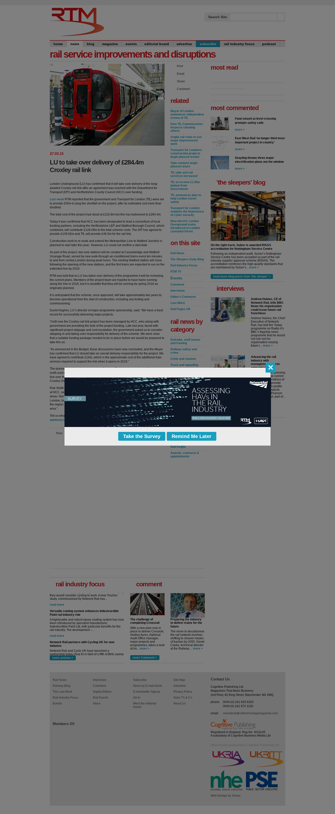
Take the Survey (141, 436)
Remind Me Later (191, 436)
